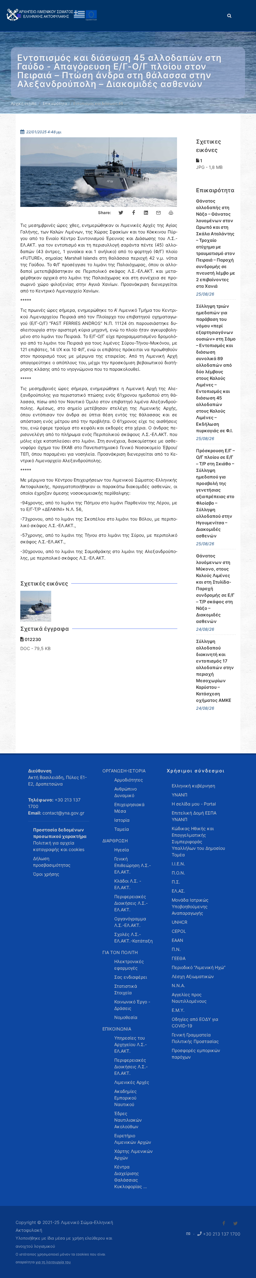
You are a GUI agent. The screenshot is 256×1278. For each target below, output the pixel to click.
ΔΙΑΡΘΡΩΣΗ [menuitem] (115, 840)
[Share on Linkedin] (146, 213)
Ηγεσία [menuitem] (121, 849)
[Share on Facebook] (133, 213)
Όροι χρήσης (46, 874)
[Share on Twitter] (121, 213)
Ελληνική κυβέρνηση (193, 785)
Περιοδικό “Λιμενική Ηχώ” (198, 967)
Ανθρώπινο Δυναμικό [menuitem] (125, 792)
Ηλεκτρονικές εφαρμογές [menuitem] (129, 965)
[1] (36, 606)
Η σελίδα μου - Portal (194, 803)
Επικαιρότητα (55, 103)
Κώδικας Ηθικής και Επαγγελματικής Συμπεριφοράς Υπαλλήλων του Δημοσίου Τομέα (198, 841)
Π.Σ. (176, 881)
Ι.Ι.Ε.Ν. (178, 863)
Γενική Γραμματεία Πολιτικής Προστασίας (195, 1038)
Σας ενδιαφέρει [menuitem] (130, 977)
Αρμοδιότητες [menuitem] (128, 779)
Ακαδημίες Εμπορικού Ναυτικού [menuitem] (125, 1098)
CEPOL (179, 931)
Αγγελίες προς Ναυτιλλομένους (189, 998)
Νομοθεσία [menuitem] (125, 1017)
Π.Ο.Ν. (178, 872)
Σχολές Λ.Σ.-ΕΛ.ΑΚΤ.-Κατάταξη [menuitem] (133, 937)
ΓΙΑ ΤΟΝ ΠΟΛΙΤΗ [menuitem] (120, 952)
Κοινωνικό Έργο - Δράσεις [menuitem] (132, 1005)
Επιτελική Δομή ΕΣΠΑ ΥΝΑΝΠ (194, 816)
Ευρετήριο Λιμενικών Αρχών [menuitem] (132, 1139)
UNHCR (179, 922)
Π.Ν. (176, 949)
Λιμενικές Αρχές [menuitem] (131, 1082)
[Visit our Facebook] (224, 1223)
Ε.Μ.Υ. (178, 1010)
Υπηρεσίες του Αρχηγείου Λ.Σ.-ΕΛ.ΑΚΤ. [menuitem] (130, 1044)
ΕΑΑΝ (177, 940)
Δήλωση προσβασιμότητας (52, 862)
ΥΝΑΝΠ (179, 794)
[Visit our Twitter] (235, 1223)
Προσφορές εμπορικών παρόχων (196, 1054)
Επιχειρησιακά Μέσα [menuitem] (129, 808)
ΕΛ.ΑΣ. (178, 891)
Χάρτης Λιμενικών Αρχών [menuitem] (133, 1154)
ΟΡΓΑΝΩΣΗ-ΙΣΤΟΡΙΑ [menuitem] (123, 770)
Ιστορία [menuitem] (122, 820)
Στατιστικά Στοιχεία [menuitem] (125, 989)
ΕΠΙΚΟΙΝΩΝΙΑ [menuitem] (116, 1028)
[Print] (171, 213)
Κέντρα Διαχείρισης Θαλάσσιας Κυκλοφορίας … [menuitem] (130, 1176)
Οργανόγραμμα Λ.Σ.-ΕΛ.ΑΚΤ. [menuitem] (130, 922)
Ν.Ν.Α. (178, 985)
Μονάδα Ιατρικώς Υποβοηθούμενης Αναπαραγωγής (190, 906)
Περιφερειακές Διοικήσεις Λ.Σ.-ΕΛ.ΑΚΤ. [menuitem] (131, 903)
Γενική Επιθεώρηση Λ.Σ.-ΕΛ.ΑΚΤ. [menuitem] (132, 865)
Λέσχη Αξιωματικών (193, 976)
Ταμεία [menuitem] (121, 829)
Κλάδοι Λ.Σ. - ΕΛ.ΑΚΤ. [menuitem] (127, 884)
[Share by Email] (158, 213)
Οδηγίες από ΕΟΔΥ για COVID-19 (195, 1022)
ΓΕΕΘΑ (178, 958)
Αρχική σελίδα (24, 103)
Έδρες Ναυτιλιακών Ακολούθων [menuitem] (128, 1120)
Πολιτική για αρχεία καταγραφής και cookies (58, 846)
